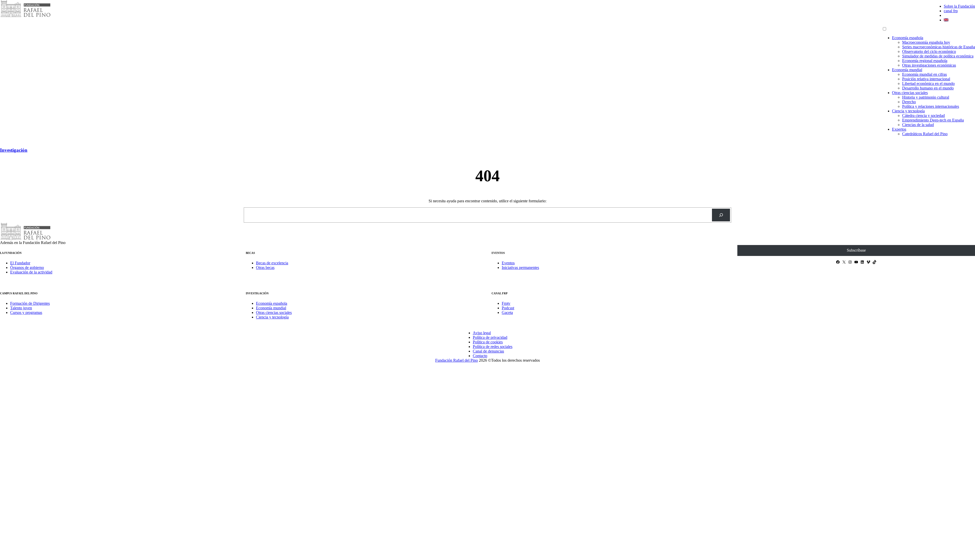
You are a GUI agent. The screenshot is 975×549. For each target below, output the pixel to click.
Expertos (899, 129)
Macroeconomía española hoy (926, 42)
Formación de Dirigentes (30, 303)
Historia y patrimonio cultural (925, 97)
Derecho (909, 102)
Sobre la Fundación (959, 6)
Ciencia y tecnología (908, 111)
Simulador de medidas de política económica (937, 56)
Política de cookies (488, 342)
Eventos (508, 263)
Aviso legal (482, 333)
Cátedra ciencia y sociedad (923, 115)
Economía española (907, 38)
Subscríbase (856, 250)
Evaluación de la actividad (31, 272)
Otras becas (265, 267)
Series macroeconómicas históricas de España (938, 47)
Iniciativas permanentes (520, 267)
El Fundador (20, 263)
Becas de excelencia (272, 263)
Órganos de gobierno (27, 267)
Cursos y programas (26, 312)
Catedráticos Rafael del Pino (925, 134)
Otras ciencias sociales (910, 92)
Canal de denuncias (488, 351)
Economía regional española (924, 60)
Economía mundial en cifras (924, 74)
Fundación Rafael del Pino (456, 360)
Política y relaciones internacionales (930, 106)
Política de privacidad (490, 337)
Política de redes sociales (492, 346)
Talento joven (21, 308)
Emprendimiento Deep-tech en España (933, 120)
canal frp (951, 11)
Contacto (480, 356)
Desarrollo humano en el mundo (928, 88)
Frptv (506, 303)
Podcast (508, 308)
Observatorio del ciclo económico (929, 51)
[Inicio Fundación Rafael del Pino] (25, 16)
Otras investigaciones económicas (929, 65)
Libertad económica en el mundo (928, 83)
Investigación (13, 150)
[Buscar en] (721, 215)
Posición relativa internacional (926, 79)
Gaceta (507, 312)
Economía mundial (907, 70)
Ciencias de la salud (918, 125)
